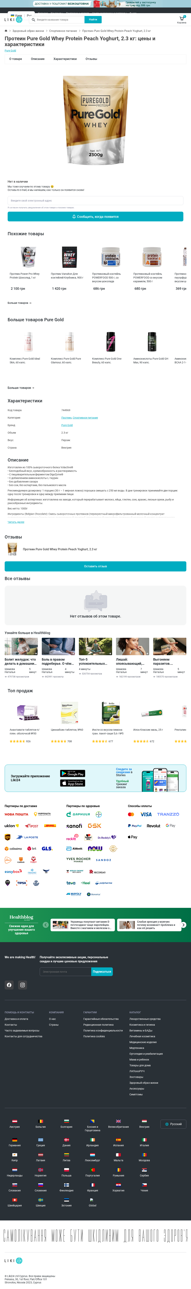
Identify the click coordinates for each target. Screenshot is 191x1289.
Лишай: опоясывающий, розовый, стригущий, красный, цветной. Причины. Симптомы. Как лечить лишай (132, 661)
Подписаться (102, 971)
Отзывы (91, 59)
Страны (54, 1024)
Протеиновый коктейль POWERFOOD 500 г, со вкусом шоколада (106, 277)
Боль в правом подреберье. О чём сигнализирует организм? (56, 661)
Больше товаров (19, 387)
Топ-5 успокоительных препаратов (92, 661)
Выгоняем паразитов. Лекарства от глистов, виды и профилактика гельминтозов (165, 661)
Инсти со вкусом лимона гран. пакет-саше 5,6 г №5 (107, 731)
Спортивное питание (63, 31)
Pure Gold (10, 50)
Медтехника (136, 1047)
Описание (38, 59)
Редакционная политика (98, 1024)
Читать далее (16, 522)
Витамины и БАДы (140, 1030)
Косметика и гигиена (142, 1024)
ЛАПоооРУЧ (137, 1071)
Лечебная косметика (142, 1036)
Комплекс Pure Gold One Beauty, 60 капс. (106, 360)
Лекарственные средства (145, 1018)
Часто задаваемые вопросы (109, 13)
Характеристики (65, 59)
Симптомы (136, 1094)
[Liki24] (13, 1260)
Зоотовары (136, 1076)
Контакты (57, 13)
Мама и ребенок (139, 1059)
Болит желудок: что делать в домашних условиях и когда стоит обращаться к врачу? (20, 661)
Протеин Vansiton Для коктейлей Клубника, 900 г (67, 275)
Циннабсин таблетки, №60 (67, 729)
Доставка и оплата (77, 13)
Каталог (43, 13)
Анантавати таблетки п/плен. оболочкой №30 (25, 731)
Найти (93, 19)
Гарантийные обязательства (101, 1018)
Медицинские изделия (143, 1042)
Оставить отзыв (95, 566)
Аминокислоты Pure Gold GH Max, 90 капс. (150, 360)
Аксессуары (136, 1088)
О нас (133, 13)
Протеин (66, 417)
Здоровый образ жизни (28, 31)
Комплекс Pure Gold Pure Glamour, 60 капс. (66, 360)
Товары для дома (140, 1065)
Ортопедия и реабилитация (146, 1053)
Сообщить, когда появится (98, 217)
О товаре (15, 59)
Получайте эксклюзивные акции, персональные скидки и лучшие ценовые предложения (74, 959)
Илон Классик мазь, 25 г (148, 729)
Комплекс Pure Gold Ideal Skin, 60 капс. (25, 360)
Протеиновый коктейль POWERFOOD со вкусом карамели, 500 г (147, 277)
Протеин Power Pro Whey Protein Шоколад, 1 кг (25, 275)
